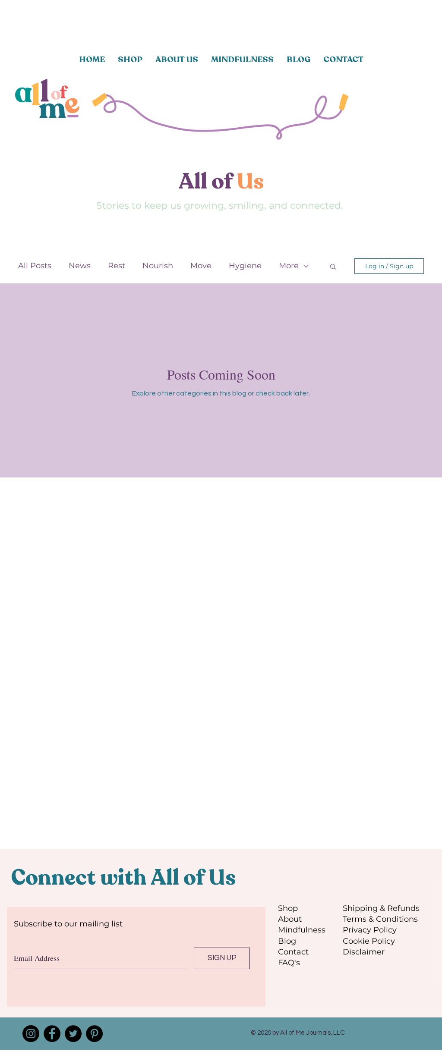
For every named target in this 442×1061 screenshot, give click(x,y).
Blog (287, 941)
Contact (293, 952)
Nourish (157, 265)
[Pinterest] (94, 1033)
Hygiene (245, 265)
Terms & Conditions (380, 919)
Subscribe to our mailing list (68, 924)
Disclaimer (364, 952)
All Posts (34, 265)
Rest (116, 265)
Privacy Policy (370, 930)
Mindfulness (301, 930)
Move (201, 265)
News (80, 265)
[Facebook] (52, 1033)
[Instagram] (30, 1033)
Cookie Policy (369, 941)
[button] (333, 267)
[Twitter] (73, 1033)
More (289, 265)
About (290, 919)
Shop (288, 908)
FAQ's (289, 962)
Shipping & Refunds (381, 908)
